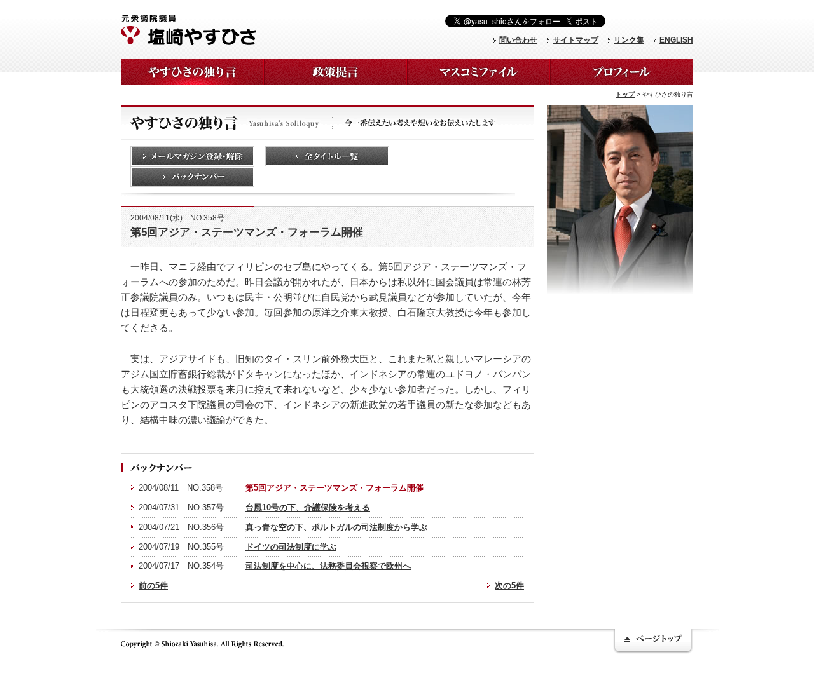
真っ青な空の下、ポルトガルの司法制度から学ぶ (336, 527)
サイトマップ (575, 40)
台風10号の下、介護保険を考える (307, 507)
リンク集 (629, 40)
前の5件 (153, 585)
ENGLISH (676, 40)
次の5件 (509, 585)
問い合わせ (518, 40)
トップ (625, 94)
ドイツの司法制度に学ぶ (290, 547)
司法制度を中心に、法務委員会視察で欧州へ (328, 566)
